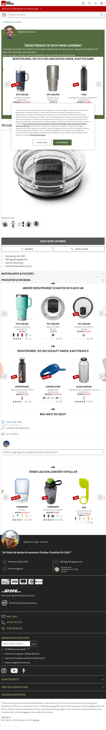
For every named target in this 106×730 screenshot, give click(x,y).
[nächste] (99, 84)
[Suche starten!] (102, 14)
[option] (53, 173)
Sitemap (35, 720)
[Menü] (4, 14)
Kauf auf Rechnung (14, 262)
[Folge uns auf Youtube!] (16, 671)
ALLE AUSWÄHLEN (62, 142)
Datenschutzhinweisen (38, 135)
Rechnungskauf (15, 568)
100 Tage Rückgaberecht (16, 259)
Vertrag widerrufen (13, 694)
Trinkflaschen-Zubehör (12, 22)
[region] (53, 126)
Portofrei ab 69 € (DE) (15, 256)
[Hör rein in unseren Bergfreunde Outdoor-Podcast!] (25, 671)
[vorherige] (7, 84)
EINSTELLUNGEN (42, 142)
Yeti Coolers (10, 125)
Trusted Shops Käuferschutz (18, 266)
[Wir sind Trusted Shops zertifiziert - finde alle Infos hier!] (57, 569)
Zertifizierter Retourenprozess (23, 603)
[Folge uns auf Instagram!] (5, 671)
